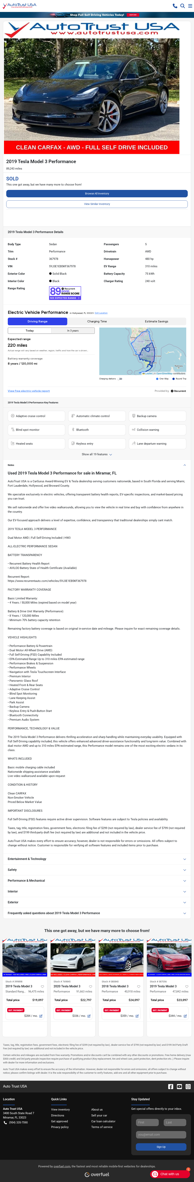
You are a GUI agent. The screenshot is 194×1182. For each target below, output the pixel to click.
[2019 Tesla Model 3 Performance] (169, 957)
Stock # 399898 (13, 981)
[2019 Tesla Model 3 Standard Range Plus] (24, 957)
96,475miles (36, 991)
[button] (175, 6)
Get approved (59, 1121)
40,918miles (132, 991)
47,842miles (181, 991)
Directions (57, 1115)
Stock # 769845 (62, 981)
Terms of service (102, 1127)
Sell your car (99, 1115)
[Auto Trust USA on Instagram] (186, 1086)
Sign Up (161, 1146)
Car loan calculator (103, 1121)
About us (97, 1109)
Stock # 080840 (110, 981)
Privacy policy (60, 1127)
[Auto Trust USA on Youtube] (178, 1086)
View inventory (60, 1109)
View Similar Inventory (97, 203)
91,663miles (84, 991)
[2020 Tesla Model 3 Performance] (73, 957)
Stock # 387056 (158, 981)
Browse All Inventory (97, 193)
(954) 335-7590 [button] (18, 1122)
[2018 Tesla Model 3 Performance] (121, 957)
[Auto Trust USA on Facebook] (169, 1086)
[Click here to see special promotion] (97, 15)
